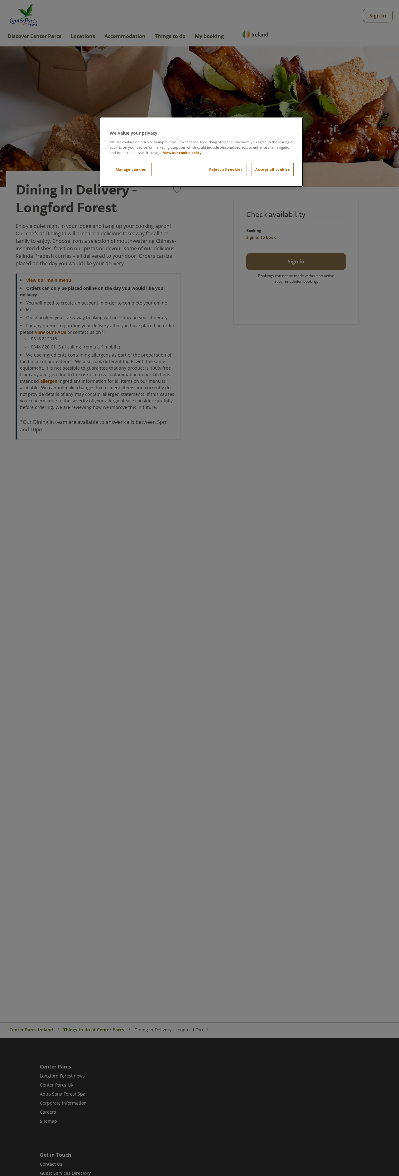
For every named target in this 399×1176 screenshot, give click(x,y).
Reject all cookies (225, 169)
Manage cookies (131, 169)
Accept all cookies (272, 169)
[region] (201, 152)
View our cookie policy (182, 152)
